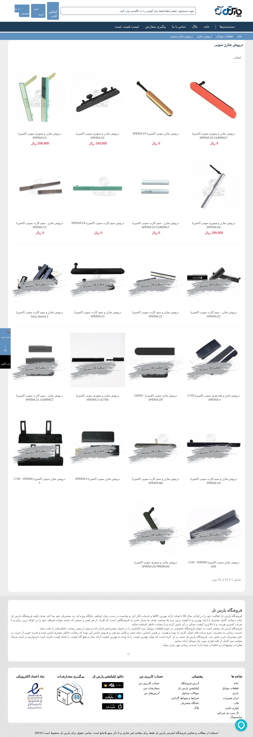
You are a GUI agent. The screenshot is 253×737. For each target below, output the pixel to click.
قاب (236, 703)
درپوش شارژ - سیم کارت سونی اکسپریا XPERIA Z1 (214, 314)
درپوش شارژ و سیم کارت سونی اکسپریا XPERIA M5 (155, 481)
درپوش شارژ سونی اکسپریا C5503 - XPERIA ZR (155, 397)
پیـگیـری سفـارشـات (70, 676)
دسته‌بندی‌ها (227, 26)
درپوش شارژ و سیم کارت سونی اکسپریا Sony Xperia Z (39, 314)
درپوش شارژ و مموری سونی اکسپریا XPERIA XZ (97, 135)
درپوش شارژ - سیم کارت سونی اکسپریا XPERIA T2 (39, 225)
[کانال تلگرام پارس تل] (121, 653)
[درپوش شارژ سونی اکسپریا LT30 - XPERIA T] (39, 443)
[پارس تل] (219, 11)
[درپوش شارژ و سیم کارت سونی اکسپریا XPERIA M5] (155, 443)
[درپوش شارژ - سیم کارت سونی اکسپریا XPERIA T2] (39, 187)
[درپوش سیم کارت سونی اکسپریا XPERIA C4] (97, 187)
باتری (235, 693)
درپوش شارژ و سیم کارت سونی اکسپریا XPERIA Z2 (155, 314)
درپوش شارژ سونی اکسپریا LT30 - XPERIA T (39, 481)
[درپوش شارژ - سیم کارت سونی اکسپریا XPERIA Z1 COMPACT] (39, 360)
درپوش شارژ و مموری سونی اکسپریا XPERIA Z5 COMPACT (213, 135)
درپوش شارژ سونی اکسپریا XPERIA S (97, 478)
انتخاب (237, 57)
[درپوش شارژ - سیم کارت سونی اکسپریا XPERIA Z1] (213, 276)
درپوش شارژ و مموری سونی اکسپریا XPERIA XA (213, 225)
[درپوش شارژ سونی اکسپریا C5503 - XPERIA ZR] (155, 360)
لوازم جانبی (232, 707)
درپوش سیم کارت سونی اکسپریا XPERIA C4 (97, 223)
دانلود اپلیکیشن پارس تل (108, 676)
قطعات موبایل (230, 688)
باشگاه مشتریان (190, 703)
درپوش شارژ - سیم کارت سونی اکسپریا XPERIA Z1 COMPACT (39, 397)
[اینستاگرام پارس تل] (113, 653)
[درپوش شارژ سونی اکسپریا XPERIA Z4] (155, 98)
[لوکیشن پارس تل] (128, 653)
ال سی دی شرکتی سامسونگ (229, 715)
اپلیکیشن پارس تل (188, 688)
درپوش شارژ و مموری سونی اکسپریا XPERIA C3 (39, 135)
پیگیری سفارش (155, 26)
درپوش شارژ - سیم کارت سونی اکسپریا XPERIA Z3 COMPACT (155, 225)
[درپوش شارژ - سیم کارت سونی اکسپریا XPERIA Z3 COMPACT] (155, 187)
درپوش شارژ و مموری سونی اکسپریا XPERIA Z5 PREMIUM (155, 564)
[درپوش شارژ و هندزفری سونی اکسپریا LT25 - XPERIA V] (213, 360)
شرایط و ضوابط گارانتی (185, 698)
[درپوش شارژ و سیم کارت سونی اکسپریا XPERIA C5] (213, 443)
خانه (206, 26)
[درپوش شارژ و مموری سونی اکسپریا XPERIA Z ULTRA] (97, 360)
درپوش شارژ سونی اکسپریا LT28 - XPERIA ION (213, 564)
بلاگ (194, 26)
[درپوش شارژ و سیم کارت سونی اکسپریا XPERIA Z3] (97, 276)
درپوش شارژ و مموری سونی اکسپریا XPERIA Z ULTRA (97, 397)
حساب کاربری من (149, 683)
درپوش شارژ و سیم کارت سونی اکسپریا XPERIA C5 (213, 481)
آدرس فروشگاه (190, 683)
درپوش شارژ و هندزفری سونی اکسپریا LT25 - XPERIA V (214, 397)
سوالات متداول (190, 693)
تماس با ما (179, 26)
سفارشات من (151, 688)
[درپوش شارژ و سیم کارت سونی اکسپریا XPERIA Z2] (155, 276)
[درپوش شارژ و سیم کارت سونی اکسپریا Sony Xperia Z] (39, 276)
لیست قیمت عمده (127, 26)
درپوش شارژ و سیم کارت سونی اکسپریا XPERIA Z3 (97, 314)
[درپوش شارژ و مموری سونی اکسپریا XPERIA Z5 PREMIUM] (155, 526)
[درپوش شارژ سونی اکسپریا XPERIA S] (97, 443)
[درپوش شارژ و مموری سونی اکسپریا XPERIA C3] (39, 98)
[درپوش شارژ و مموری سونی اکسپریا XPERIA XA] (213, 187)
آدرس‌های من (152, 693)
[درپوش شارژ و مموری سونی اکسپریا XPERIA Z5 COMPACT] (213, 98)
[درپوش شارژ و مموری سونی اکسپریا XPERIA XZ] (97, 98)
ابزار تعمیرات (231, 698)
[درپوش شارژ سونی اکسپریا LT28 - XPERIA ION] (213, 526)
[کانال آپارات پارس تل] (136, 653)
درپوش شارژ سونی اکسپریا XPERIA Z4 (155, 133)
